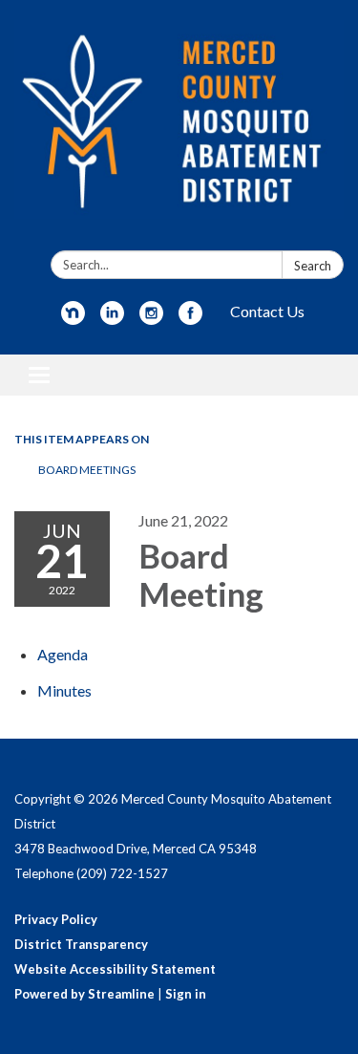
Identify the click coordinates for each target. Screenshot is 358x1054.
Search (312, 265)
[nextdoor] (73, 319)
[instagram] (151, 319)
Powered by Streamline (84, 993)
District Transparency (81, 944)
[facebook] (190, 319)
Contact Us (267, 311)
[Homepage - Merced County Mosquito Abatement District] (179, 129)
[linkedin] (112, 319)
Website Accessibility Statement (115, 969)
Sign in (185, 993)
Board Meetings (87, 469)
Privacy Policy (55, 919)
